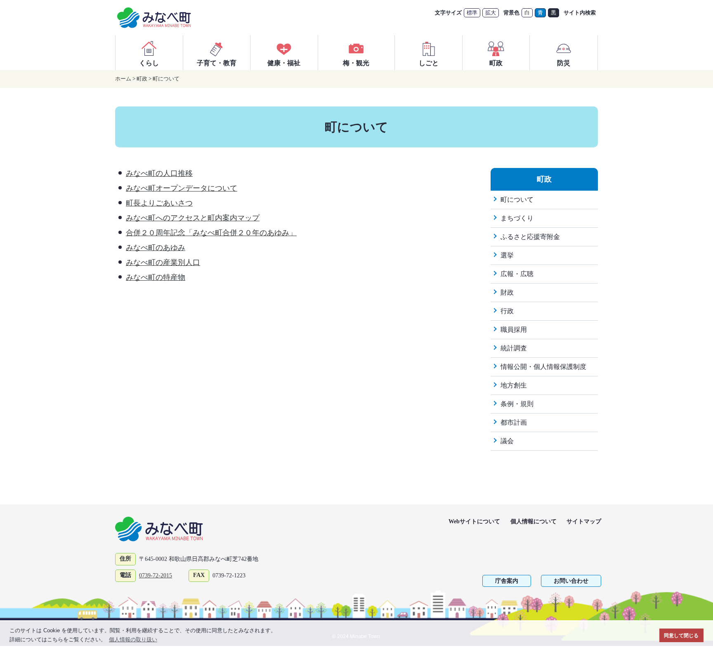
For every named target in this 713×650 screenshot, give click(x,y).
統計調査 (514, 348)
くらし (149, 62)
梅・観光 (356, 62)
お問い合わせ (571, 581)
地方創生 (514, 385)
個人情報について (533, 521)
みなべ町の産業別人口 (163, 262)
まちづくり (517, 218)
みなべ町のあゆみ (155, 247)
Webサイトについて (474, 521)
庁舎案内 (506, 581)
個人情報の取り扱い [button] (133, 639)
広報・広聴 (517, 273)
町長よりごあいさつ (159, 203)
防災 (563, 62)
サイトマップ (584, 521)
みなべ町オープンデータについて (181, 188)
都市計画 (514, 422)
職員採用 (514, 329)
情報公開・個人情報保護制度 (543, 366)
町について (166, 79)
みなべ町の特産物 (155, 277)
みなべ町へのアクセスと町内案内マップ (193, 218)
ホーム (123, 79)
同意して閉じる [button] (681, 635)
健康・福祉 (283, 62)
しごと (429, 62)
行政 (507, 310)
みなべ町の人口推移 (159, 173)
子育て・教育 (216, 62)
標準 (472, 12)
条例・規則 (517, 403)
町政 (496, 62)
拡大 (490, 12)
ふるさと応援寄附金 (530, 236)
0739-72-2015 (155, 575)
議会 (507, 440)
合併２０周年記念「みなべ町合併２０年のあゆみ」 (211, 233)
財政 (507, 292)
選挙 (507, 255)
